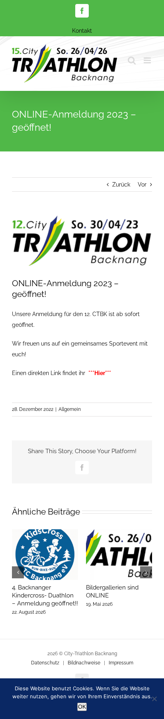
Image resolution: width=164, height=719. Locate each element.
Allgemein (70, 409)
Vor (142, 184)
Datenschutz (45, 663)
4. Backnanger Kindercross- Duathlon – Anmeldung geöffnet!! (45, 595)
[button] (18, 572)
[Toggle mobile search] (132, 60)
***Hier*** (99, 373)
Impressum (121, 663)
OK (82, 706)
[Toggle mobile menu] (148, 60)
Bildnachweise (84, 663)
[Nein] (154, 699)
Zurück (121, 184)
